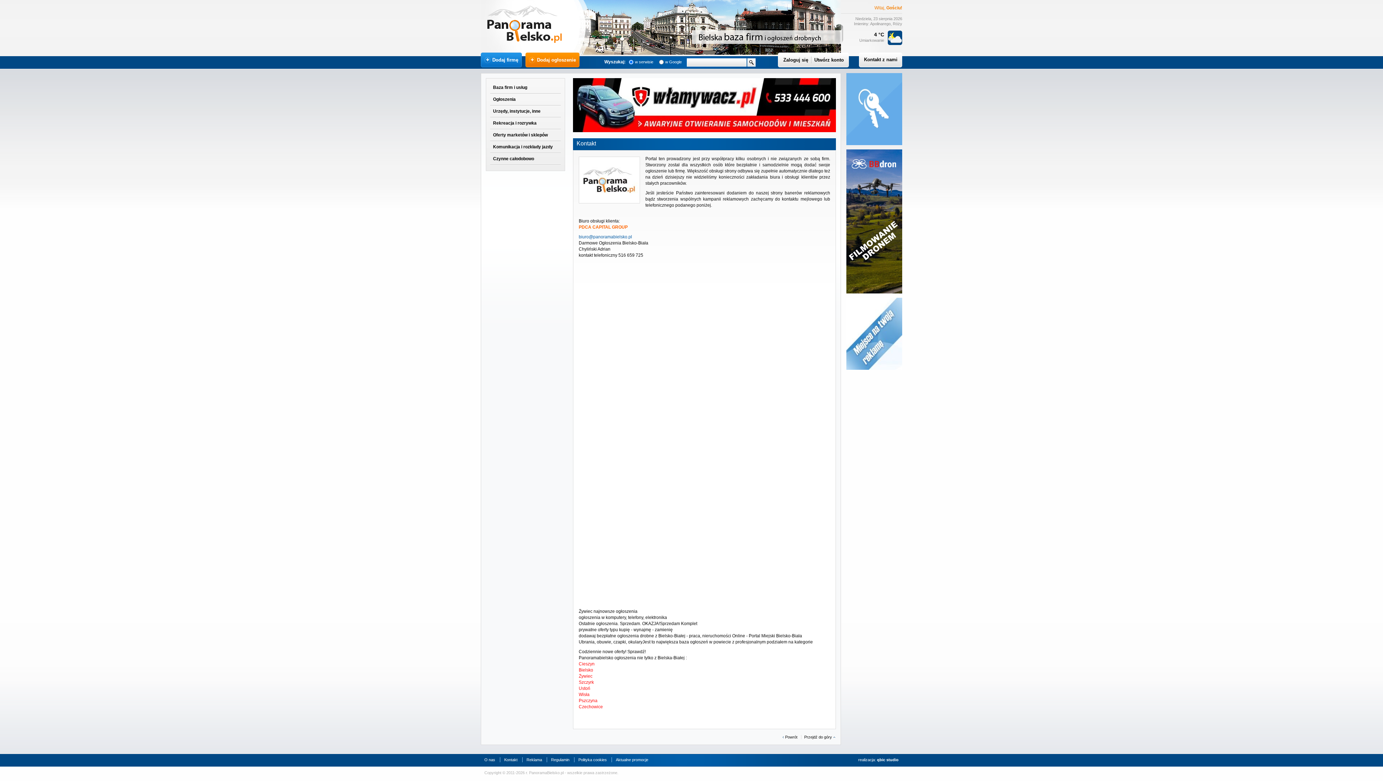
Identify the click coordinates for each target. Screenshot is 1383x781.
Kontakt (511, 760)
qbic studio (888, 760)
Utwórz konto (829, 60)
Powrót (791, 737)
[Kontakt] (609, 180)
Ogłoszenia (504, 99)
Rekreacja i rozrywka (515, 123)
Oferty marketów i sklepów (520, 135)
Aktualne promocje (632, 760)
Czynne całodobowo (513, 158)
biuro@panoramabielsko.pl (605, 236)
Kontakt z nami (881, 59)
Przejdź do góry (818, 737)
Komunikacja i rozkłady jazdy (523, 146)
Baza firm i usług (510, 87)
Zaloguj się (795, 60)
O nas (489, 760)
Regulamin (560, 760)
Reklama (534, 760)
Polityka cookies (592, 760)
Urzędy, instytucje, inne (517, 111)
